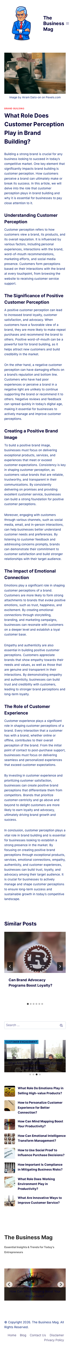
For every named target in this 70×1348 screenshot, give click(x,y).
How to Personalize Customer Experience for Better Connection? (40, 1107)
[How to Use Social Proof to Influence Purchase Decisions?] (9, 1153)
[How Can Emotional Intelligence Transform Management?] (9, 1138)
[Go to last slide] (10, 966)
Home (12, 1335)
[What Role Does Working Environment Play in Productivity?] (9, 1182)
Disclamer (57, 1335)
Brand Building (14, 108)
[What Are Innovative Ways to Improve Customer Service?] (9, 1200)
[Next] (60, 966)
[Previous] (9, 1284)
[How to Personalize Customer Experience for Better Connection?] (9, 1105)
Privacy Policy (54, 1340)
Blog (23, 1335)
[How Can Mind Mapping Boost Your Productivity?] (9, 1124)
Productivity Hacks (19, 1041)
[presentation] (35, 952)
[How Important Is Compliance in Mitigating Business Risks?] (9, 1167)
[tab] (28, 1004)
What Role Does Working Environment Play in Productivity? (36, 1184)
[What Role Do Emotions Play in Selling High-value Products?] (9, 1091)
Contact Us (38, 1335)
